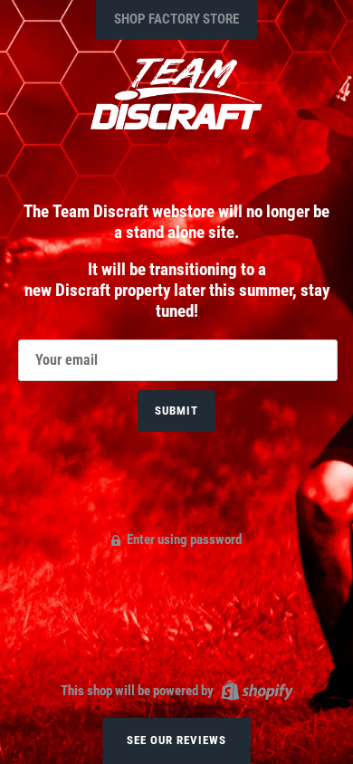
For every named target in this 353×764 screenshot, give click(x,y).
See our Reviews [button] (177, 740)
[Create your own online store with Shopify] (254, 690)
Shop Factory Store (176, 19)
